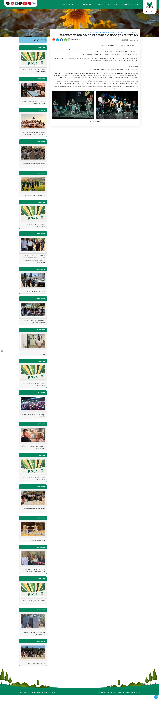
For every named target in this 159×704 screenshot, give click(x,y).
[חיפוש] (29, 3)
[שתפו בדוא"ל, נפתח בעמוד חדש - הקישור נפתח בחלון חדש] (54, 40)
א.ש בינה (99, 692)
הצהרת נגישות (22, 692)
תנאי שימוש (136, 4)
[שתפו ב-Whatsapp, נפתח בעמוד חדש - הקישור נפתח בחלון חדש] (65, 40)
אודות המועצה (112, 4)
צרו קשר (44, 692)
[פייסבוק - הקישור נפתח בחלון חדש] (16, 3)
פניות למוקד (124, 4)
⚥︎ (2, 351)
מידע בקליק (100, 4)
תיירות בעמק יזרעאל (71, 3)
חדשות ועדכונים (87, 4)
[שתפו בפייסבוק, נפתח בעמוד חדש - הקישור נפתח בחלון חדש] (61, 40)
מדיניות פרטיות (51, 692)
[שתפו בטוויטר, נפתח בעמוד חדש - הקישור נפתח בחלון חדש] (58, 40)
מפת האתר (30, 692)
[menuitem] (134, 4)
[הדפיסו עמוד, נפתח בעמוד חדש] (69, 40)
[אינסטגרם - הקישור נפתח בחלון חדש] (12, 3)
